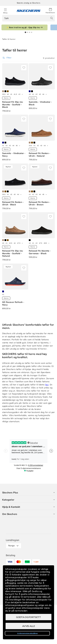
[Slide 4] (31, 32)
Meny (5, 13)
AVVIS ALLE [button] (28, 626)
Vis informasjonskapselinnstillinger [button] (27, 633)
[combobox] (28, 18)
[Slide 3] (29, 32)
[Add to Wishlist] (24, 68)
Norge (11, 545)
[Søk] (51, 18)
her (47, 384)
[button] (50, 11)
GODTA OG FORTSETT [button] (28, 617)
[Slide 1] (25, 32)
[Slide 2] (27, 32)
